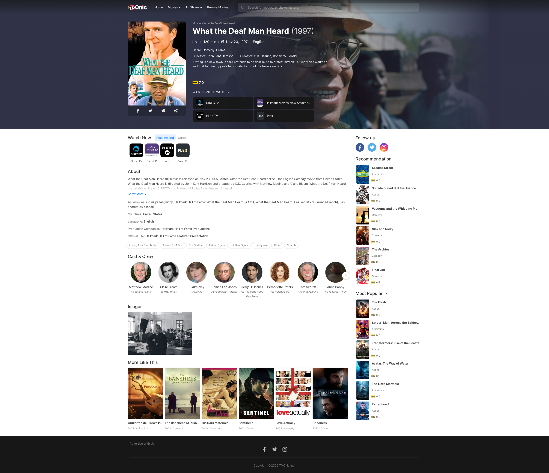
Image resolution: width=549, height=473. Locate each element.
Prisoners (319, 423)
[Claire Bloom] (168, 272)
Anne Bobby (335, 287)
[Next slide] (346, 275)
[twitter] (372, 150)
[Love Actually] (293, 393)
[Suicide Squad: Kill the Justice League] (362, 194)
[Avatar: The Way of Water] (362, 370)
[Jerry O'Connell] (252, 272)
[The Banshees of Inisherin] (182, 393)
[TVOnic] (137, 7)
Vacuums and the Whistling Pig (395, 208)
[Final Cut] (362, 276)
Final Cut (378, 270)
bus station (196, 245)
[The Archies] (362, 256)
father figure (217, 245)
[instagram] (384, 150)
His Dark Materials (215, 423)
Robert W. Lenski (285, 56)
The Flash (379, 302)
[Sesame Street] (362, 174)
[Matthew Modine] (140, 272)
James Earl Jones (224, 287)
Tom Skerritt (307, 287)
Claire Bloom (168, 287)
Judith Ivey (196, 287)
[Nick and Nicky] (362, 235)
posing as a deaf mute (142, 245)
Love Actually (285, 423)
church (291, 245)
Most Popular (369, 293)
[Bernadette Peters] (280, 272)
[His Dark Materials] (219, 393)
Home (159, 7)
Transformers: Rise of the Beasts (395, 343)
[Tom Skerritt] (307, 272)
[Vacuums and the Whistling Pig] (362, 215)
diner (277, 245)
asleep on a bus (172, 245)
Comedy (208, 50)
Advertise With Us (142, 443)
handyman (261, 245)
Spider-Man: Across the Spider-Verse (396, 322)
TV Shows (192, 7)
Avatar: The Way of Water (390, 363)
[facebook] (360, 150)
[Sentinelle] (256, 393)
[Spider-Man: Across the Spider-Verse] (362, 329)
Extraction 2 (381, 404)
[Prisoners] (330, 393)
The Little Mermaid (385, 384)
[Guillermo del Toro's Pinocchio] (145, 393)
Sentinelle (246, 423)
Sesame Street (382, 167)
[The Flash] (362, 308)
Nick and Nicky (382, 229)
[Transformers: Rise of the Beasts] (362, 349)
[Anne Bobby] (335, 272)
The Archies (380, 249)
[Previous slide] (130, 275)
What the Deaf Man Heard (219, 23)
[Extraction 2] (362, 410)
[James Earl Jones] (224, 272)
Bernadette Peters (280, 287)
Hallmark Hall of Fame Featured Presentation (177, 236)
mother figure (239, 245)
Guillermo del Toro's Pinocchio (145, 423)
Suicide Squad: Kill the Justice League (396, 188)
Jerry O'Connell (252, 287)
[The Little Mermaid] (362, 390)
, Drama (219, 50)
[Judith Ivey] (196, 272)
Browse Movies (217, 7)
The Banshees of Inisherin (182, 423)
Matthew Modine (141, 287)
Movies (173, 7)
